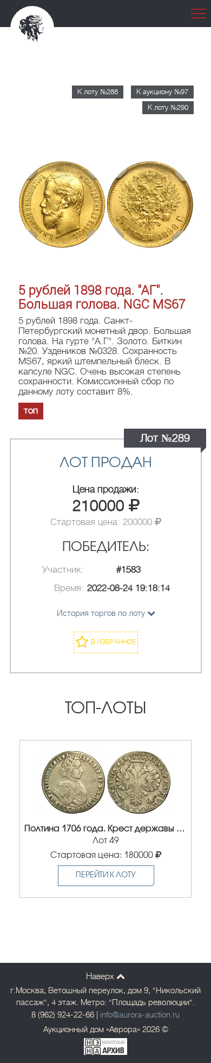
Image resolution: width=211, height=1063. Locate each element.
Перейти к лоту (106, 875)
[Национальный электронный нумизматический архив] (105, 1045)
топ (31, 410)
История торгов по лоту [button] (102, 613)
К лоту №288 (97, 92)
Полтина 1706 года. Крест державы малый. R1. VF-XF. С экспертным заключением (105, 829)
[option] (105, 819)
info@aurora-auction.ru (140, 1015)
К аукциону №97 (162, 92)
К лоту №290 (168, 107)
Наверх (101, 976)
